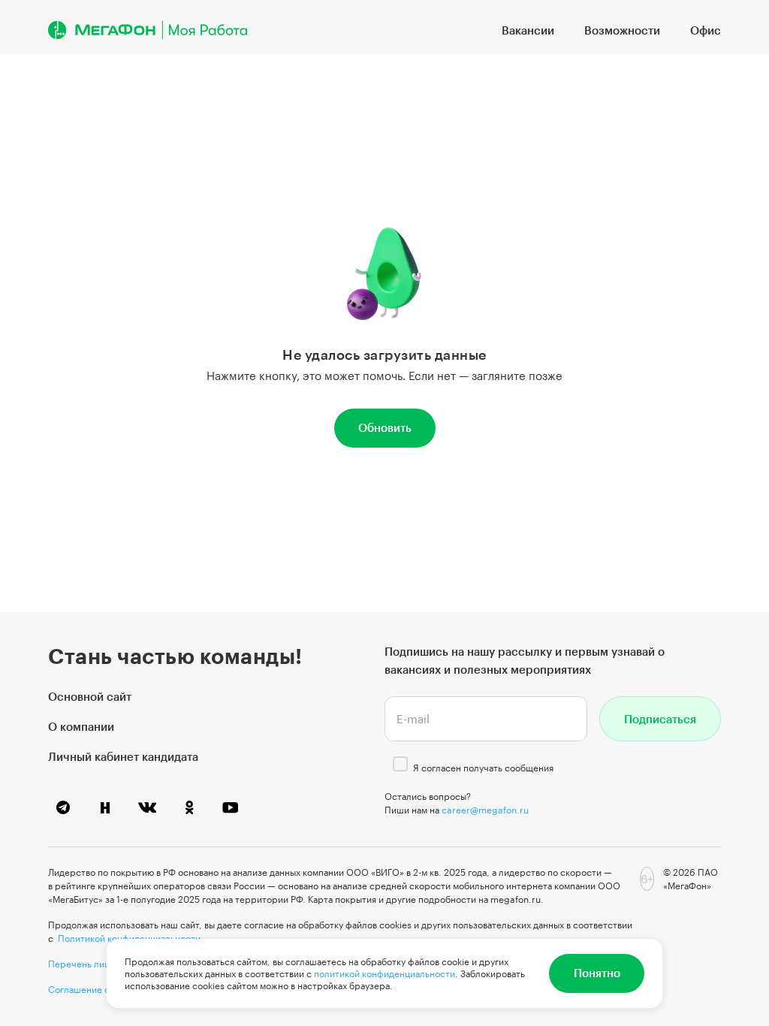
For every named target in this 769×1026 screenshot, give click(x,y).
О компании (81, 726)
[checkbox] (400, 763)
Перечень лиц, (80, 963)
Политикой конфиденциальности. (131, 938)
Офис (705, 30)
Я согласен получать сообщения (483, 767)
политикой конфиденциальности (384, 973)
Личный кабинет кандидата (123, 756)
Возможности (622, 30)
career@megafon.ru (485, 809)
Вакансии (528, 30)
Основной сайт (89, 696)
